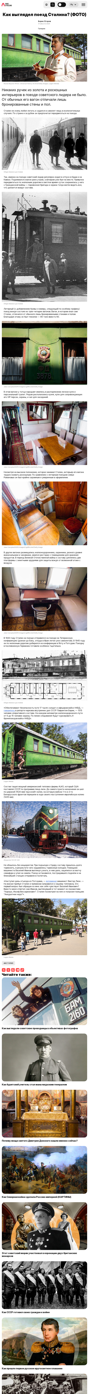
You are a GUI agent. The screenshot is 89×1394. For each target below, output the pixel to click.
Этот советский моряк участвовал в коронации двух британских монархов (39, 1254)
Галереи (41, 29)
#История (8, 963)
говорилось (9, 710)
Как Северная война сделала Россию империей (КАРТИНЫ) (36, 1197)
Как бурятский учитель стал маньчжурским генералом (34, 1084)
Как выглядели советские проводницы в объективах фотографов (40, 1028)
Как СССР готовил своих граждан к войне (26, 1312)
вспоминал (51, 881)
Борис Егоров (44, 21)
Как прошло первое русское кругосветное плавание (32, 1368)
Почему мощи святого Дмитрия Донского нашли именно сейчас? (40, 1140)
